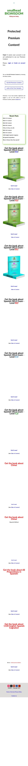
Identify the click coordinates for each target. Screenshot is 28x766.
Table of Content (15, 189)
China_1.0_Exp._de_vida (8, 127)
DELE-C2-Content (7, 118)
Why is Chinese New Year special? (11, 140)
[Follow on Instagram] (8, 686)
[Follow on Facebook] (17, 686)
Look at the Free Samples (14, 88)
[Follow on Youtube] (14, 686)
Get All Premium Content (14, 82)
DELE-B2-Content (7, 123)
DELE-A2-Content (7, 130)
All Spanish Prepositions (8, 137)
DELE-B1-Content (7, 125)
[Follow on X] (11, 686)
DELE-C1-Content (7, 120)
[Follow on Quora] (19, 686)
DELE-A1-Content (7, 132)
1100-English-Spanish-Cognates (10, 135)
